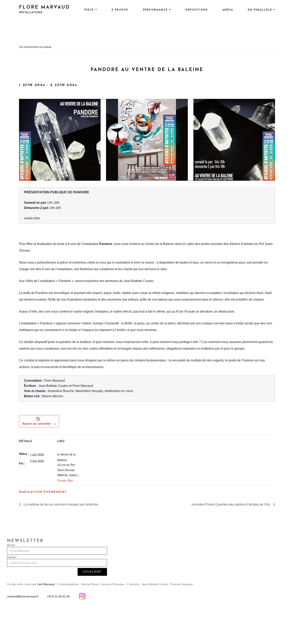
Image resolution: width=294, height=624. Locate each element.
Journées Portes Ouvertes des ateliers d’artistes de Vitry (231, 504)
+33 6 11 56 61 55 (58, 596)
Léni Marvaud (46, 584)
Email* (12, 557)
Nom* (11, 545)
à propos (119, 10)
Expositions (196, 10)
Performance (155, 10)
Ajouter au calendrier (36, 423)
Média (228, 10)
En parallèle (260, 10)
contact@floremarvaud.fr (22, 596)
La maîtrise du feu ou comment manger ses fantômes (60, 504)
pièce (89, 10)
